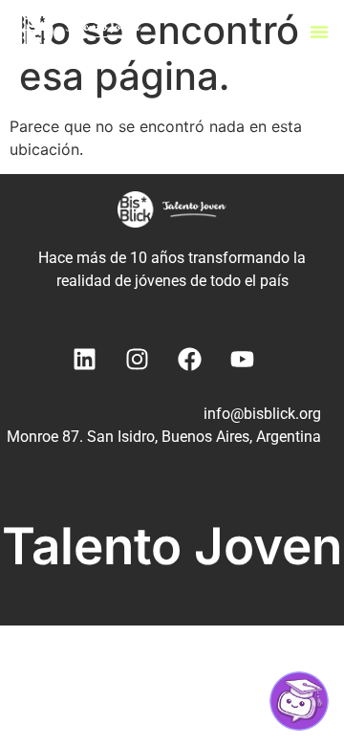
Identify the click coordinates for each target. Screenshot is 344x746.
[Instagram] (137, 360)
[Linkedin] (85, 360)
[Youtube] (243, 360)
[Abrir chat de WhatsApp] (299, 701)
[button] (319, 31)
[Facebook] (190, 360)
